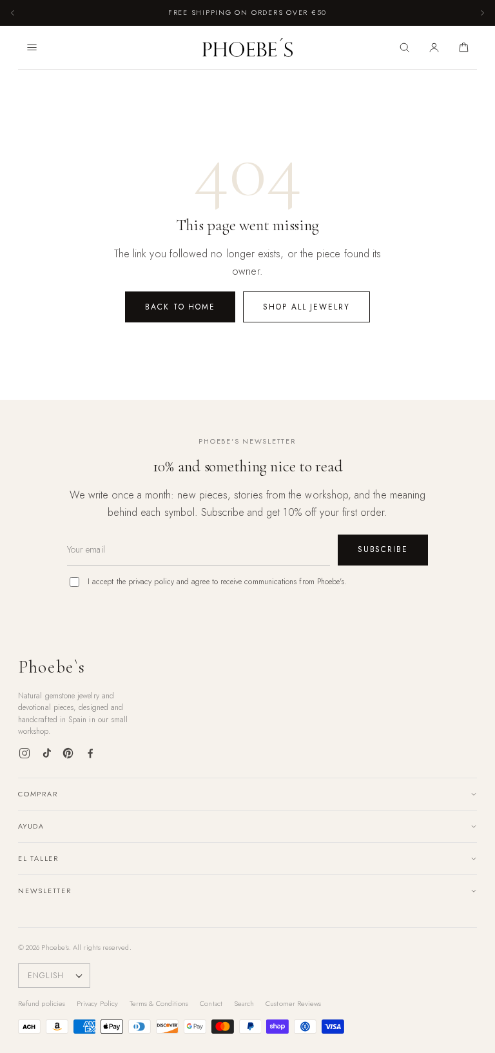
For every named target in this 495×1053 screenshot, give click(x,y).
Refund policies (41, 1003)
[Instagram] (24, 753)
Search (244, 1003)
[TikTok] (46, 753)
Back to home (180, 307)
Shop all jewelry (306, 307)
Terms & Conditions (159, 1003)
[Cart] (463, 47)
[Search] (404, 47)
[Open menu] (31, 47)
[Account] (433, 47)
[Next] (482, 13)
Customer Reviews (293, 1003)
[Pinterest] (68, 753)
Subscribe (383, 549)
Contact (211, 1003)
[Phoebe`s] (247, 47)
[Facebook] (90, 753)
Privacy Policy (97, 1003)
